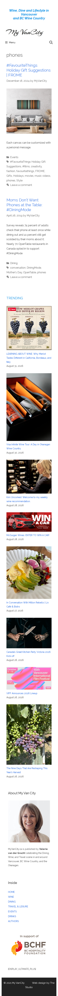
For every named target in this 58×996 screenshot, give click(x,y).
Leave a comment (21, 185)
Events (14, 157)
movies (29, 175)
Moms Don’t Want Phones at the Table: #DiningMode (24, 205)
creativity (36, 166)
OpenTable (29, 272)
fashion (10, 171)
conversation (18, 267)
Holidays (18, 175)
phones (10, 180)
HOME (11, 892)
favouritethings (25, 171)
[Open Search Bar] (51, 42)
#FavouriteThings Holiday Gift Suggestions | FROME (28, 70)
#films (26, 166)
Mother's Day (14, 272)
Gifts (9, 175)
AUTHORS (13, 921)
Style (19, 180)
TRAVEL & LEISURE (18, 906)
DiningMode (34, 267)
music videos (42, 175)
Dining (14, 263)
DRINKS (12, 916)
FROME (40, 171)
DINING (12, 901)
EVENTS (12, 911)
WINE (11, 897)
